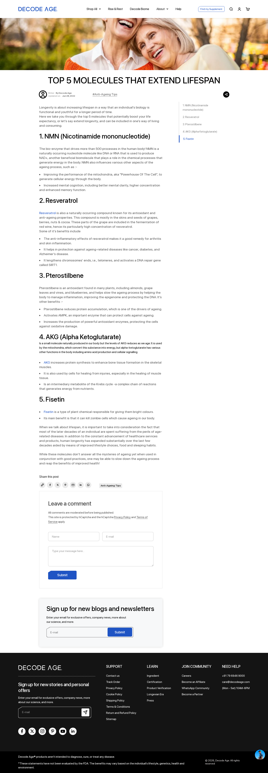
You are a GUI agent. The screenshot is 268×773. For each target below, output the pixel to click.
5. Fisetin (188, 139)
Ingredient (153, 675)
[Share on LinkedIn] (80, 485)
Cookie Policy (114, 694)
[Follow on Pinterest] (52, 731)
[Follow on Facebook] (22, 731)
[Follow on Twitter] (32, 731)
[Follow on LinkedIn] (73, 731)
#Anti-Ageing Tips (105, 94)
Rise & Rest (115, 9)
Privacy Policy (122, 517)
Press (150, 700)
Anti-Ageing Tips (111, 485)
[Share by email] (73, 485)
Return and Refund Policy (121, 713)
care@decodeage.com (236, 682)
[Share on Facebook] (50, 485)
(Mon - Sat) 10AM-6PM (236, 688)
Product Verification (159, 688)
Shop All (92, 9)
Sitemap (111, 719)
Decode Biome (139, 9)
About (160, 9)
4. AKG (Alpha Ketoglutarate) (200, 131)
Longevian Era (155, 694)
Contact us (113, 675)
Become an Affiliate (193, 682)
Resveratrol (47, 213)
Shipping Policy (115, 700)
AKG (47, 362)
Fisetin (48, 412)
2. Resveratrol (191, 117)
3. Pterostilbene (192, 124)
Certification (154, 682)
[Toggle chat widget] (260, 755)
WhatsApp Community (195, 688)
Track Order (113, 682)
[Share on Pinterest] (65, 485)
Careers (186, 675)
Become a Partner (192, 694)
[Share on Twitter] (58, 485)
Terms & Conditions (118, 706)
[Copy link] (42, 485)
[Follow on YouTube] (62, 731)
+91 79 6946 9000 (233, 675)
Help (178, 9)
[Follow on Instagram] (42, 731)
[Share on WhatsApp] (88, 485)
